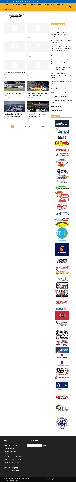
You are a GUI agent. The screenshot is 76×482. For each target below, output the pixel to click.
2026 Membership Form (11, 454)
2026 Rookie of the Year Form (13, 456)
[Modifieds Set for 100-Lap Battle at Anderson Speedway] (14, 106)
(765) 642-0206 (35, 1)
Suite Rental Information (46, 4)
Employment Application (11, 445)
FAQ (63, 4)
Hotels (58, 4)
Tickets (11, 4)
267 (25, 126)
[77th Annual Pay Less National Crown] (14, 65)
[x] (14, 28)
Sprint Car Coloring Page (11, 468)
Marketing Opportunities (53, 479)
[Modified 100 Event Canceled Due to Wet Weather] (38, 86)
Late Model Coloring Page (11, 470)
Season (17, 4)
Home (6, 4)
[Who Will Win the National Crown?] (14, 86)
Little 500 (32, 4)
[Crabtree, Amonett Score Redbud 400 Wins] (38, 106)
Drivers (25, 4)
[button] (70, 7)
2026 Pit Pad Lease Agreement (13, 459)
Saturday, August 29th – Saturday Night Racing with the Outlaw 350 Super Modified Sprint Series (61, 48)
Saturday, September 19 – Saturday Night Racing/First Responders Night (61, 61)
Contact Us (8, 9)
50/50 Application (9, 448)
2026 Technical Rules (10, 451)
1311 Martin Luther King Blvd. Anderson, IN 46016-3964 (17, 1)
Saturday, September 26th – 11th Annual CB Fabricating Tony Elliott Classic (61, 75)
